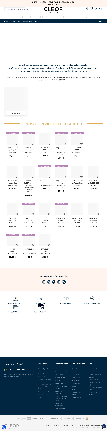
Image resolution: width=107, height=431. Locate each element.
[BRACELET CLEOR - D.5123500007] (77, 139)
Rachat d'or (41, 374)
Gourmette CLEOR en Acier (44, 150)
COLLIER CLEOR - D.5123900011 (12, 251)
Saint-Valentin (76, 374)
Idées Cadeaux (76, 372)
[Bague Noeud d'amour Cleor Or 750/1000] (12, 172)
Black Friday (75, 380)
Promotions (75, 369)
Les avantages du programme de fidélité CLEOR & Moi (44, 387)
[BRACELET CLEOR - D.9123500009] (45, 240)
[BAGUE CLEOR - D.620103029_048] (29, 240)
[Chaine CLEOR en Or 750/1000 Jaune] (93, 172)
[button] (3, 427)
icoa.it (89, 427)
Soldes (74, 386)
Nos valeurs (58, 369)
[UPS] (87, 418)
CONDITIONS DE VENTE (60, 425)
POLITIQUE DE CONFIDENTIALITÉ (79, 425)
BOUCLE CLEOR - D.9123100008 (45, 220)
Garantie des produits (44, 392)
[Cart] (100, 9)
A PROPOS (49, 425)
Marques (57, 380)
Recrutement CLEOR (61, 383)
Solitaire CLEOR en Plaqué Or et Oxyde (77, 183)
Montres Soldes (76, 389)
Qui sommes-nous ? (61, 372)
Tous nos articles (60, 377)
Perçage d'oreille (43, 377)
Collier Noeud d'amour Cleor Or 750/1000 (12, 220)
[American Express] (46, 419)
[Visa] (41, 419)
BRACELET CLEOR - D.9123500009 (45, 251)
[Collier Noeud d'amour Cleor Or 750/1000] (12, 209)
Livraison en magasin (95, 374)
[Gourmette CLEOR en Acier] (45, 139)
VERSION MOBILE (96, 427)
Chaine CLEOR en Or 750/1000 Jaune (93, 183)
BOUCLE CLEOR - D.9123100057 (29, 220)
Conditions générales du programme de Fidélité (61, 398)
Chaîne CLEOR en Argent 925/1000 (77, 220)
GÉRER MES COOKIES (96, 425)
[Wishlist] (91, 8)
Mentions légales (60, 408)
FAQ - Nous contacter (16, 370)
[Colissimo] (65, 419)
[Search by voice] (27, 9)
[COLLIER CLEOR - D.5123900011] (12, 240)
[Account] (96, 8)
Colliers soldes (76, 397)
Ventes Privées (76, 383)
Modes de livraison (94, 372)
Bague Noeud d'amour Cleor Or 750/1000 (12, 183)
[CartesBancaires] (29, 419)
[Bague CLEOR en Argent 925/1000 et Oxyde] (61, 139)
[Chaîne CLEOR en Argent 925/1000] (77, 209)
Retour (101, 21)
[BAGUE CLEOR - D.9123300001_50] (45, 172)
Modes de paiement (94, 369)
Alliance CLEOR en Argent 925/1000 (12, 150)
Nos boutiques (59, 374)
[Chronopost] (78, 419)
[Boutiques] (87, 8)
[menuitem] (11, 17)
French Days (76, 377)
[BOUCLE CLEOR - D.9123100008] (45, 209)
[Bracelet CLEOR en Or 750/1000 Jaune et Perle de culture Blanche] (29, 172)
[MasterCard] (54, 419)
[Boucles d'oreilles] (16, 102)
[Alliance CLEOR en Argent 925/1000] (12, 139)
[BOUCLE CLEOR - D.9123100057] (29, 209)
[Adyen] (21, 419)
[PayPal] (34, 419)
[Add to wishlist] (17, 144)
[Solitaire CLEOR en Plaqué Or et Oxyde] (77, 172)
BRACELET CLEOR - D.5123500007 (77, 150)
